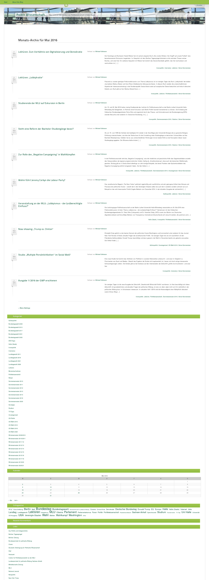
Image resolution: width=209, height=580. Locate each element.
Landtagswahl (22, 512)
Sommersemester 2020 (16, 401)
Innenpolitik (160, 68)
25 (79, 493)
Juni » (16, 500)
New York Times (14, 578)
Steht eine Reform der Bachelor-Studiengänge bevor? (45, 128)
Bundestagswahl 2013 (15, 327)
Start (5, 2)
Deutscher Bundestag (126, 509)
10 (50, 487)
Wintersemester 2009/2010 (17, 435)
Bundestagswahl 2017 (15, 331)
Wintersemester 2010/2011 (17, 439)
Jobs (190, 509)
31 (50, 496)
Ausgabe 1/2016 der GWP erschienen (37, 280)
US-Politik (12, 418)
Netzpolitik (12, 575)
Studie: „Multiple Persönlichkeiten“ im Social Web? (44, 254)
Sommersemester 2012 (16, 388)
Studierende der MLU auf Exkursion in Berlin (41, 103)
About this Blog (17, 2)
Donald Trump (144, 509)
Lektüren (174, 68)
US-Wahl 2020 (13, 432)
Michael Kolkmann (101, 51)
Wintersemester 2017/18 (16, 459)
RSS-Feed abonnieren (66, 5)
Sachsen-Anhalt (139, 512)
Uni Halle (186, 512)
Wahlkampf (62, 515)
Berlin (27, 509)
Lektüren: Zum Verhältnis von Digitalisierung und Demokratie (50, 51)
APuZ (10, 509)
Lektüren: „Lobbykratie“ (30, 77)
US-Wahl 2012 (13, 425)
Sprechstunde (151, 512)
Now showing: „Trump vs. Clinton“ (35, 229)
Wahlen (52, 515)
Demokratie (110, 509)
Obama (59, 512)
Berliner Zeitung (14, 538)
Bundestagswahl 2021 (15, 334)
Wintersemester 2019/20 (16, 462)
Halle (165, 509)
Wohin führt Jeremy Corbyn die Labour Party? (41, 180)
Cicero (11, 544)
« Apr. (10, 500)
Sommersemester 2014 (16, 395)
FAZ (10, 551)
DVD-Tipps (12, 341)
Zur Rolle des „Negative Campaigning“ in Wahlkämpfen (46, 154)
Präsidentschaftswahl (125, 512)
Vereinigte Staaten (33, 515)
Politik (100, 512)
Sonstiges (12, 405)
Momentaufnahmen (15, 371)
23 (22, 493)
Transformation (171, 512)
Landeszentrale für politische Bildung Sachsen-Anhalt (25, 561)
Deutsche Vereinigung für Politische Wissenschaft (24, 548)
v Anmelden (199, 5)
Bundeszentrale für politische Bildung (79, 509)
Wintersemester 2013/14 (16, 449)
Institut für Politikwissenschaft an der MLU (22, 558)
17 (50, 490)
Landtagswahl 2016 (15, 358)
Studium (174, 119)
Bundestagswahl (60, 509)
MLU (52, 512)
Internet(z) (168, 68)
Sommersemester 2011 (16, 385)
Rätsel (11, 378)
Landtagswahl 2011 (15, 354)
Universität (196, 512)
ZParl (84, 515)
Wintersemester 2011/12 (16, 442)
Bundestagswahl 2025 (15, 337)
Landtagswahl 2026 (15, 364)
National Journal (14, 571)
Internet (184, 509)
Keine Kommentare (184, 68)
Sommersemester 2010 (16, 381)
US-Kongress (13, 515)
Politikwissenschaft (171, 94)
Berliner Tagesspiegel (15, 534)
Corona (93, 509)
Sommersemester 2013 (16, 391)
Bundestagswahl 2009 (15, 324)
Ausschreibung (18, 509)
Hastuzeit (11, 554)
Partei (94, 512)
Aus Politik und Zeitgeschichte (18, 531)
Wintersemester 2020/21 (16, 465)
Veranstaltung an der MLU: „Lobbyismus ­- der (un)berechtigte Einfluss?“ (50, 205)
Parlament (70, 512)
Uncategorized (172, 171)
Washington (75, 515)
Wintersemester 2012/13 (16, 445)
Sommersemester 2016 (164, 119)
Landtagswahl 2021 (15, 361)
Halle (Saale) (152, 220)
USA (21, 515)
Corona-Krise (101, 509)
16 (22, 490)
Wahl (45, 515)
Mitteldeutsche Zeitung (16, 565)
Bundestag (43, 508)
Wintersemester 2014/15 (16, 452)
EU (152, 509)
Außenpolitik (167, 194)
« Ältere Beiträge (24, 308)
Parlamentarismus (84, 512)
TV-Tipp (178, 512)
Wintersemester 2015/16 (16, 455)
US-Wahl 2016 (172, 245)
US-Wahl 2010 (13, 422)
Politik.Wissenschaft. (31, 14)
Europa (158, 509)
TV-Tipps (11, 412)
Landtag (12, 512)
